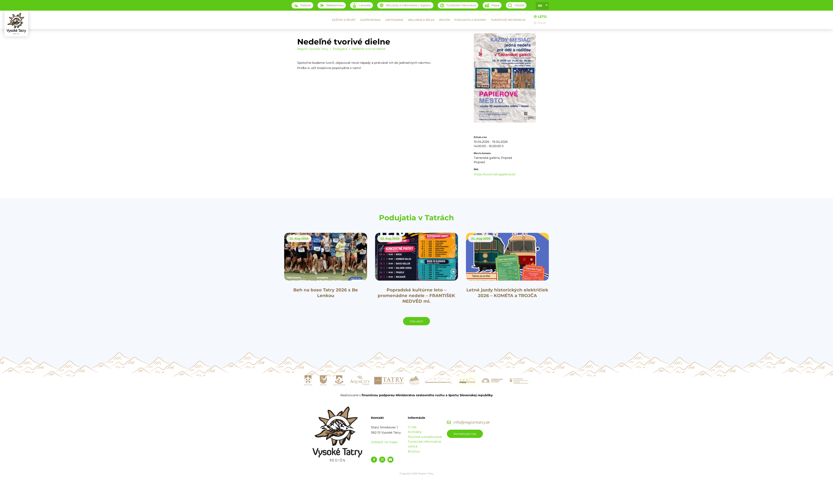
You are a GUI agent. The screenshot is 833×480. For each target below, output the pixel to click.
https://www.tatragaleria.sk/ (495, 174)
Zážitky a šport (344, 19)
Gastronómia (370, 19)
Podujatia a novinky (470, 19)
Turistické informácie (508, 19)
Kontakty (415, 432)
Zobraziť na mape (384, 442)
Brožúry (414, 451)
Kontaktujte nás (465, 434)
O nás (412, 427)
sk (540, 6)
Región (444, 19)
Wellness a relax (421, 19)
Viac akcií (416, 321)
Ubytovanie (394, 19)
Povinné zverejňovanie (425, 437)
